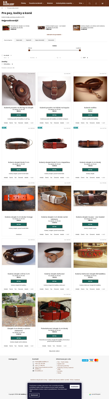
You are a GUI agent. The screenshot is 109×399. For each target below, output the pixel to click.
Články (59, 373)
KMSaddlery (8, 64)
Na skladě (7, 55)
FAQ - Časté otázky (62, 362)
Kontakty (59, 371)
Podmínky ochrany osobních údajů (65, 368)
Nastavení (34, 395)
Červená (20, 123)
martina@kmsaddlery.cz (41, 361)
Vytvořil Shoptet (95, 394)
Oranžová (18, 234)
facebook (77, 380)
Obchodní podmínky (63, 366)
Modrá (26, 123)
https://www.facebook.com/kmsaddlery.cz (44, 368)
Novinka (33, 57)
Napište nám (61, 364)
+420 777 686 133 (40, 365)
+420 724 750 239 (40, 363)
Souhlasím (74, 387)
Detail (19, 115)
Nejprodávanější (39, 40)
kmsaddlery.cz (39, 371)
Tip (58, 57)
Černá (11, 123)
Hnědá (6, 123)
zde (30, 391)
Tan (15, 123)
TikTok (72, 380)
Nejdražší (28, 40)
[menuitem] (23, 3)
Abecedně (51, 40)
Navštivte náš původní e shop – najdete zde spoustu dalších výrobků (49, 380)
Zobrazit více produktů (54, 34)
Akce (6, 57)
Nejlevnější (19, 40)
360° (85, 57)
